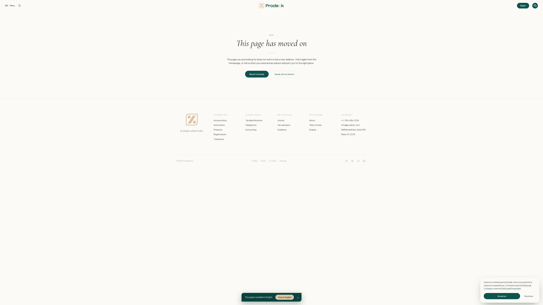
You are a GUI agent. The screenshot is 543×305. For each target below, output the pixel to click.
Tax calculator (283, 125)
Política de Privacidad (511, 288)
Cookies (272, 161)
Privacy (255, 161)
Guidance (281, 129)
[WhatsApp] (364, 161)
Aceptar (502, 296)
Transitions (219, 139)
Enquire (312, 129)
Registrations (220, 134)
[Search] (19, 5)
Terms (263, 161)
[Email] (358, 161)
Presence (218, 129)
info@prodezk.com (350, 125)
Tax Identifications (253, 120)
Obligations (251, 125)
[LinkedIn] (352, 161)
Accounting (250, 129)
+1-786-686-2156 (350, 120)
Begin (523, 5)
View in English (284, 297)
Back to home (257, 74)
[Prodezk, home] (271, 5)
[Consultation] (535, 5)
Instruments (219, 125)
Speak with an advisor (284, 74)
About (312, 120)
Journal (280, 120)
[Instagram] (346, 161)
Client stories (315, 125)
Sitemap (283, 161)
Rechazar (529, 296)
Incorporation (220, 120)
